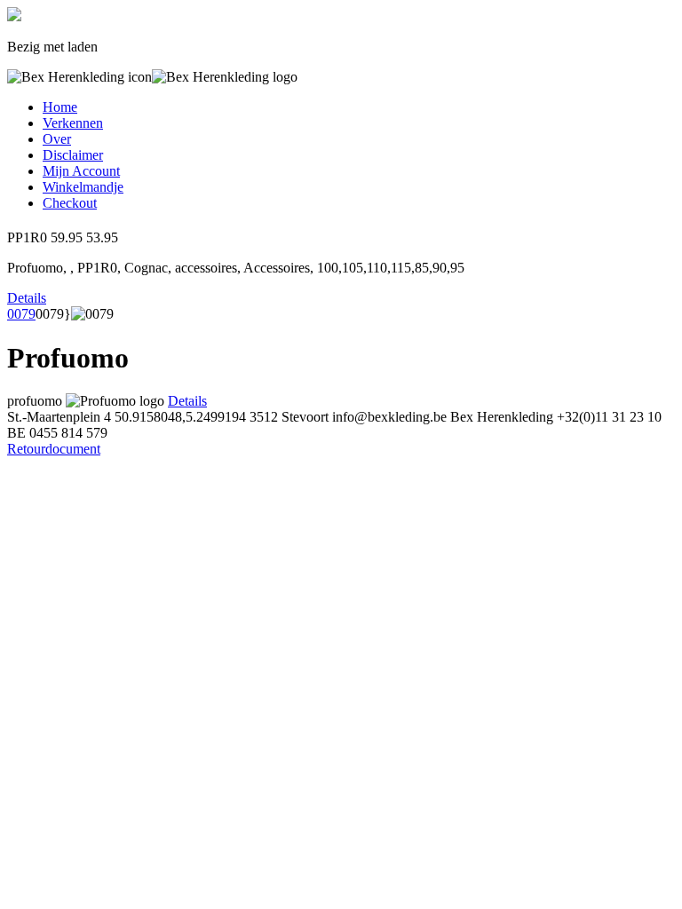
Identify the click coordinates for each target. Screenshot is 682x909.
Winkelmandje (83, 186)
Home (60, 107)
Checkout (70, 202)
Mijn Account (81, 170)
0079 (21, 313)
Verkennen (73, 122)
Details (26, 297)
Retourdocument (53, 448)
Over (57, 138)
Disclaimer (73, 154)
